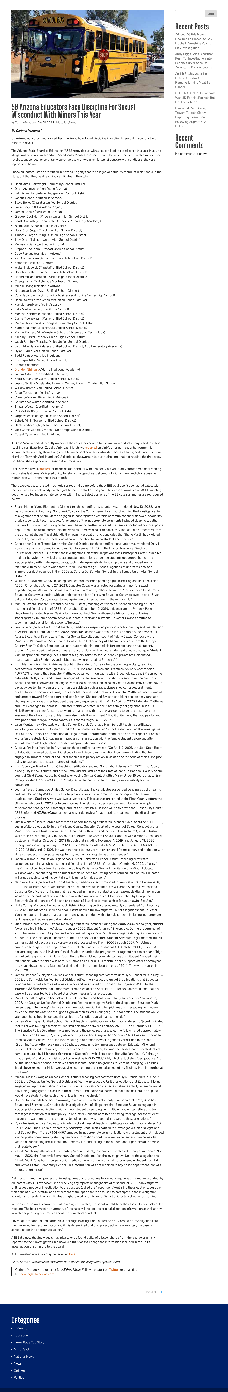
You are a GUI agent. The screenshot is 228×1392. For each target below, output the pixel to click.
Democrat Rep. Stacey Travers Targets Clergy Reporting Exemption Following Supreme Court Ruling (193, 117)
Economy (20, 1328)
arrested (44, 469)
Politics (19, 1377)
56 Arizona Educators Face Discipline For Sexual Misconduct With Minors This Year (73, 110)
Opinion (19, 1370)
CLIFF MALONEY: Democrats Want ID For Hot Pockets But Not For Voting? (195, 97)
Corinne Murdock (25, 122)
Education (62, 122)
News (72, 122)
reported (91, 447)
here (72, 1254)
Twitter (114, 1270)
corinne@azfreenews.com (36, 1274)
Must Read (21, 1349)
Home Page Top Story (29, 1342)
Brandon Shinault (27, 369)
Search (211, 13)
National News (24, 1356)
